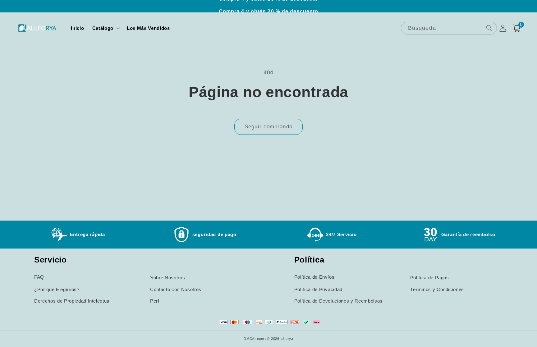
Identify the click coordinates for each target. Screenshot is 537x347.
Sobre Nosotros (167, 277)
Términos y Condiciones (437, 289)
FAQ (39, 277)
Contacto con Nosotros (175, 289)
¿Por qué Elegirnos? (57, 289)
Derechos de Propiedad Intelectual (72, 301)
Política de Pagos (429, 277)
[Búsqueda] (488, 28)
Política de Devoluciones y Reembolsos (338, 301)
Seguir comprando (268, 126)
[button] (105, 28)
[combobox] (449, 28)
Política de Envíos (314, 277)
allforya (287, 338)
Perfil (156, 301)
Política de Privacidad (318, 289)
